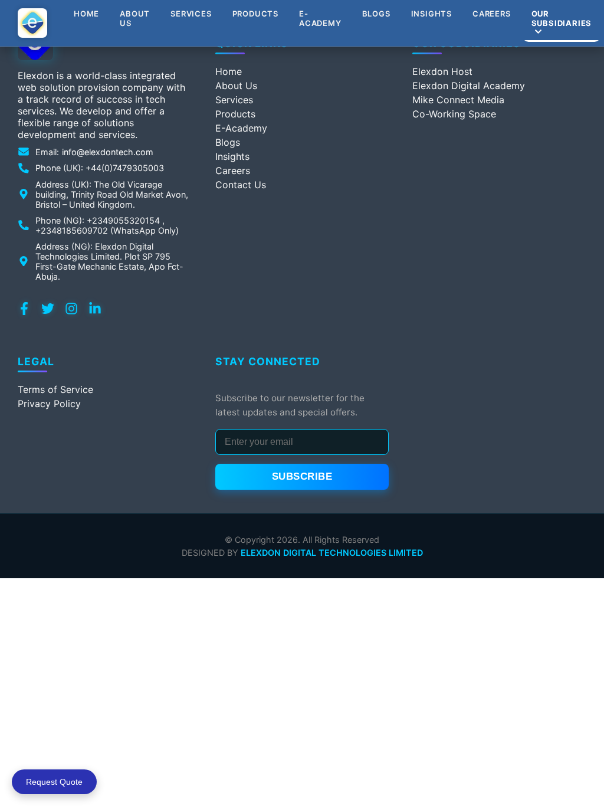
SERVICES (190, 13)
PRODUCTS (255, 13)
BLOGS (376, 13)
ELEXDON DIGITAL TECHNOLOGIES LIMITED (332, 553)
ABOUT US (135, 18)
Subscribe (302, 476)
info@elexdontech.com (107, 152)
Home (86, 13)
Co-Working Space (454, 114)
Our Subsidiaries (561, 18)
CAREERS (491, 13)
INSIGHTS (431, 13)
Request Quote (54, 782)
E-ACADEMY (320, 18)
